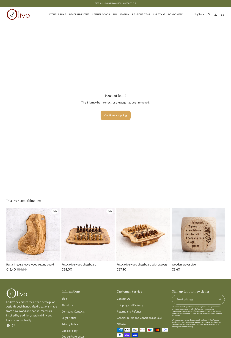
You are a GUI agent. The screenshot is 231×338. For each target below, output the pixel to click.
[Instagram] (14, 325)
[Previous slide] (11, 234)
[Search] (209, 14)
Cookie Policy (69, 330)
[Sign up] (220, 299)
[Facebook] (8, 325)
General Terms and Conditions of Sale (139, 318)
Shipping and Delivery (130, 305)
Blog (64, 298)
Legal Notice (69, 318)
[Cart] (222, 14)
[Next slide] (55, 234)
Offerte (121, 324)
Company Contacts (73, 311)
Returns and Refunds (129, 311)
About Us (67, 305)
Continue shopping (115, 115)
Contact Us (123, 298)
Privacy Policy (70, 324)
